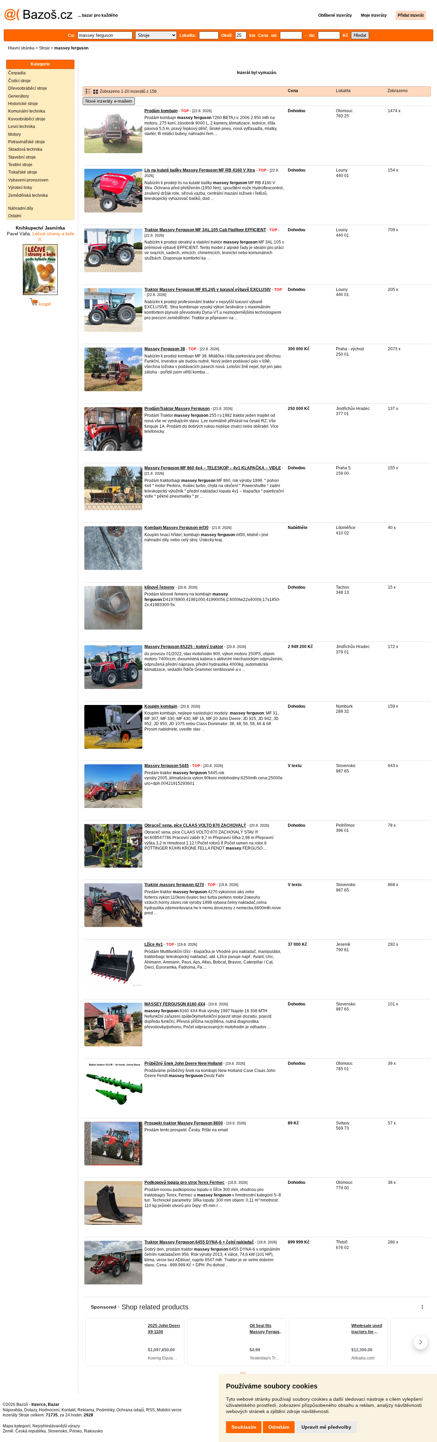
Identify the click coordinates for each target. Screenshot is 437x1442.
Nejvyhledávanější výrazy (56, 1426)
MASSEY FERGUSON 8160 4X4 (174, 1004)
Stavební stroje (22, 157)
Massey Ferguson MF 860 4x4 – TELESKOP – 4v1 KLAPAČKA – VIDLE (212, 468)
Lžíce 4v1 (153, 944)
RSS (150, 1410)
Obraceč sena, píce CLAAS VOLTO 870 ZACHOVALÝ (195, 825)
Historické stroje (23, 103)
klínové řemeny (159, 587)
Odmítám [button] (278, 1427)
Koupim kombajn (160, 706)
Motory (14, 134)
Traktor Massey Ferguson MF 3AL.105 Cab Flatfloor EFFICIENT (205, 229)
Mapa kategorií (16, 1426)
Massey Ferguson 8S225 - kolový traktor (183, 646)
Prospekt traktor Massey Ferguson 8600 (183, 1123)
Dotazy (30, 1410)
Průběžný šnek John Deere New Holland (183, 1063)
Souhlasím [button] (243, 1427)
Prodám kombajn (161, 110)
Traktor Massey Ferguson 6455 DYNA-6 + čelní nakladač (199, 1242)
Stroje (44, 48)
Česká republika (30, 1431)
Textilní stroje (20, 164)
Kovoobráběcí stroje (26, 119)
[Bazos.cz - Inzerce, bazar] (38, 19)
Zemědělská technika (28, 195)
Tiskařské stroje (22, 172)
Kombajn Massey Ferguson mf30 (176, 527)
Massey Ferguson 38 (164, 349)
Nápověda (12, 1410)
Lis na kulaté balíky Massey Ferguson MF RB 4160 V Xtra (199, 170)
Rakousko (93, 1431)
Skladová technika (25, 149)
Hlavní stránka (21, 48)
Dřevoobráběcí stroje (27, 88)
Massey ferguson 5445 (166, 765)
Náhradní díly (20, 208)
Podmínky (105, 1410)
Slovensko (57, 1431)
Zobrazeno (397, 90)
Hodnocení (49, 1410)
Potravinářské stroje (26, 141)
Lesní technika (21, 126)
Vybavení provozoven (28, 180)
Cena (293, 90)
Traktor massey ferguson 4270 (174, 884)
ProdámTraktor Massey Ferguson (177, 408)
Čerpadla (17, 73)
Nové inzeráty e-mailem (108, 101)
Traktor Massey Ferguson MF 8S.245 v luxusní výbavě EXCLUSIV (207, 289)
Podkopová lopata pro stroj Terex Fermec (184, 1182)
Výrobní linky (20, 187)
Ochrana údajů (130, 1410)
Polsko (75, 1431)
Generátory (18, 96)
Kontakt (68, 1410)
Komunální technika (26, 111)
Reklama (85, 1410)
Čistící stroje (19, 80)
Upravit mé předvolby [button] (326, 1427)
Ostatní (14, 216)
